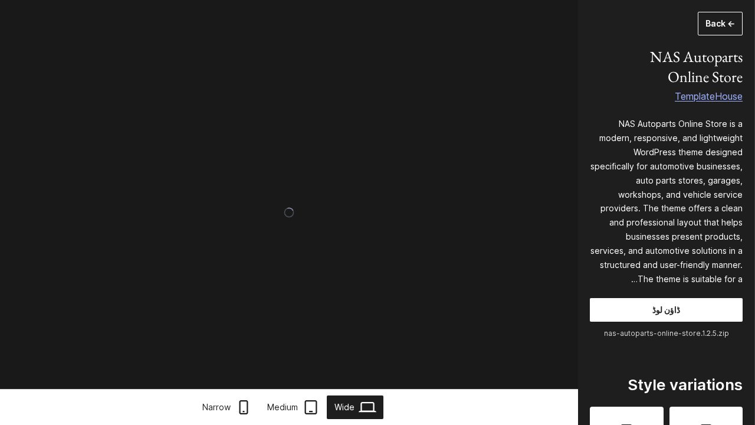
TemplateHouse (709, 96)
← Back (720, 23)
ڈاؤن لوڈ (666, 310)
